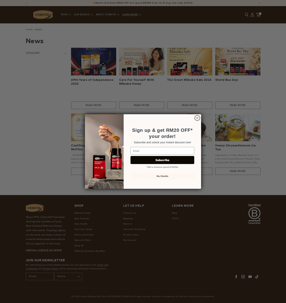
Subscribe (162, 160)
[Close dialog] (197, 118)
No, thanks (162, 176)
